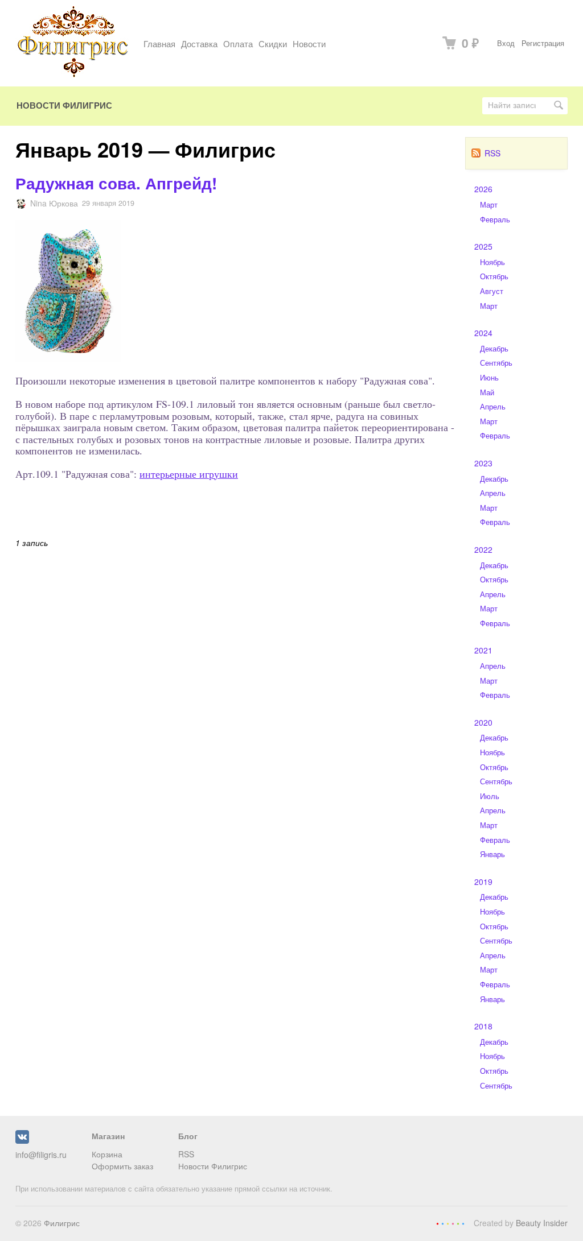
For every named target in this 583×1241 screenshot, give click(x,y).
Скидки (272, 43)
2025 (483, 246)
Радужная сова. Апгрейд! (116, 183)
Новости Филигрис (64, 105)
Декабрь (494, 349)
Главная (159, 43)
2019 (483, 881)
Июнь (489, 378)
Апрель (493, 407)
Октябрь (494, 276)
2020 (483, 722)
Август (491, 291)
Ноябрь (492, 262)
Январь (492, 854)
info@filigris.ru (41, 1154)
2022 (483, 549)
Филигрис (62, 1222)
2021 (483, 650)
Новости (309, 43)
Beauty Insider (542, 1222)
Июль (489, 796)
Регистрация (543, 43)
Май (487, 392)
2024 (483, 332)
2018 (483, 1026)
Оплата (238, 43)
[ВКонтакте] (22, 1140)
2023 (483, 463)
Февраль (495, 219)
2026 (483, 189)
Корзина (107, 1154)
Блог (188, 1135)
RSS (492, 153)
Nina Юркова (54, 203)
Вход (506, 43)
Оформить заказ (122, 1166)
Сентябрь (496, 363)
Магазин (108, 1135)
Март (489, 205)
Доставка (199, 43)
